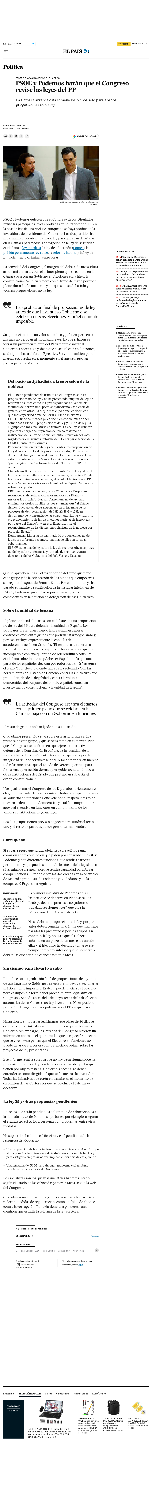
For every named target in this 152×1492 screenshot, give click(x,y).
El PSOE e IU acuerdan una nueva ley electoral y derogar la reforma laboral (12, 923)
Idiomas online (81, 1393)
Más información (23, 1267)
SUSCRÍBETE (123, 44)
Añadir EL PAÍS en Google (87, 136)
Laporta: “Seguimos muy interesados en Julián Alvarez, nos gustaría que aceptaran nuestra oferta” (132, 275)
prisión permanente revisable (25, 252)
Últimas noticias (125, 251)
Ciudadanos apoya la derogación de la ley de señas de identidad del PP (13, 940)
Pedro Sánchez (48, 1251)
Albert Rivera (78, 1251)
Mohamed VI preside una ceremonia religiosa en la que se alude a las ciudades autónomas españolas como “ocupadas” (132, 337)
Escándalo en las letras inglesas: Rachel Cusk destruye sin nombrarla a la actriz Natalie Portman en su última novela (132, 378)
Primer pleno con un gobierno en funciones (37, 78)
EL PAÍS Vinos (99, 1393)
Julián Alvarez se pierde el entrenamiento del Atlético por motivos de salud (131, 289)
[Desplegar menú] (5, 51)
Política (13, 67)
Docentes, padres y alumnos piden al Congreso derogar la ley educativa (13, 904)
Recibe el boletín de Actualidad (33, 1229)
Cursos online (62, 1393)
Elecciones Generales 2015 (27, 1251)
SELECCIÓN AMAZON (30, 1393)
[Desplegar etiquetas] (97, 1250)
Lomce (78, 248)
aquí (81, 1264)
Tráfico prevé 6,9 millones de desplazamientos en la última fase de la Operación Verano (131, 301)
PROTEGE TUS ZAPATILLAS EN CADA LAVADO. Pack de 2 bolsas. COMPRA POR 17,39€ (138, 1423)
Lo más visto (122, 326)
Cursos (48, 1393)
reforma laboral (65, 252)
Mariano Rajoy (64, 1251)
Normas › (95, 1236)
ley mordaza (31, 248)
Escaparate (8, 1393)
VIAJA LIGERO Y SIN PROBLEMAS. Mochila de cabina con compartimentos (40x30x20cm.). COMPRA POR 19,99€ (113, 1424)
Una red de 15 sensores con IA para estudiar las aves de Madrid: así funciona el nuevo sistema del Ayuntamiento (132, 261)
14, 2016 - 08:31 (19, 129)
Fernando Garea (14, 125)
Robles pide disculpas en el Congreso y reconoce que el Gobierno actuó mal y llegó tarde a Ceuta (133, 365)
